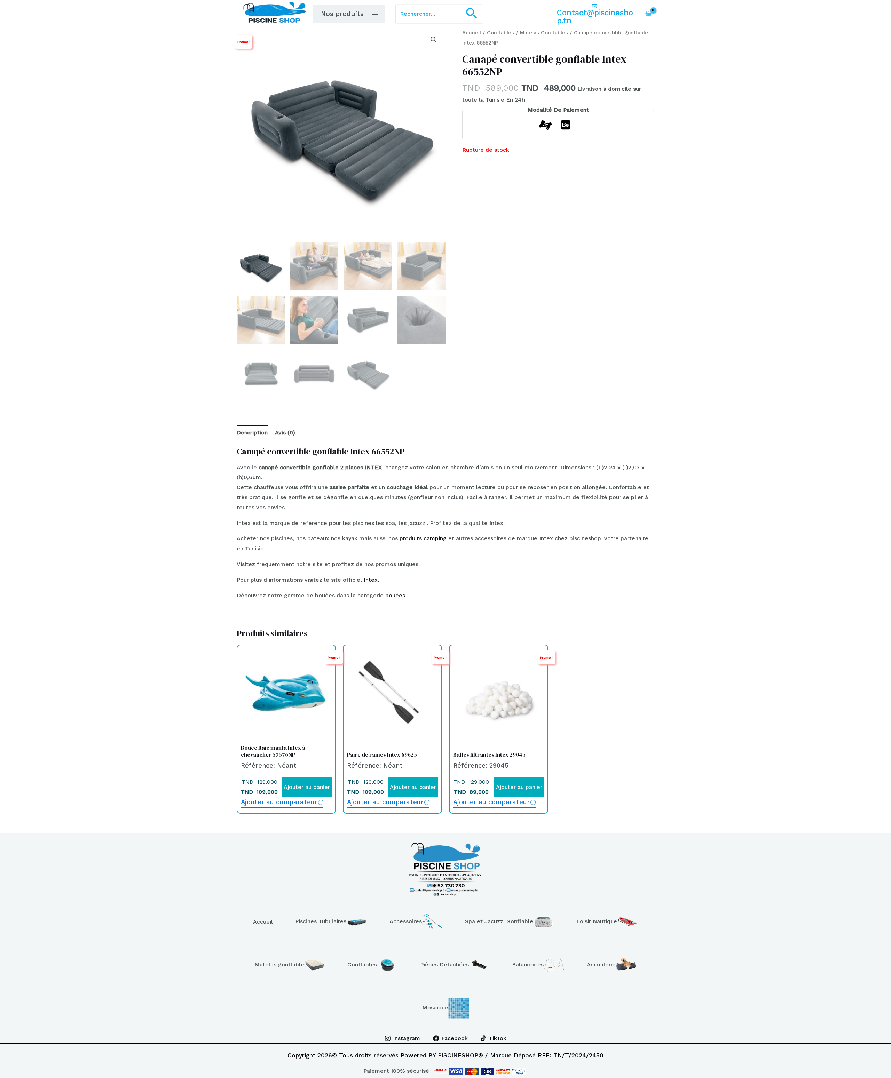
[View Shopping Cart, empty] (648, 14)
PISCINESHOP (458, 1055)
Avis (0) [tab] (285, 432)
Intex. (371, 579)
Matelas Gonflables (544, 33)
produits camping (423, 538)
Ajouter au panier (307, 787)
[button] (472, 14)
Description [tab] (252, 432)
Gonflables (500, 33)
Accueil (471, 33)
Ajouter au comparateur (279, 802)
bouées (395, 595)
